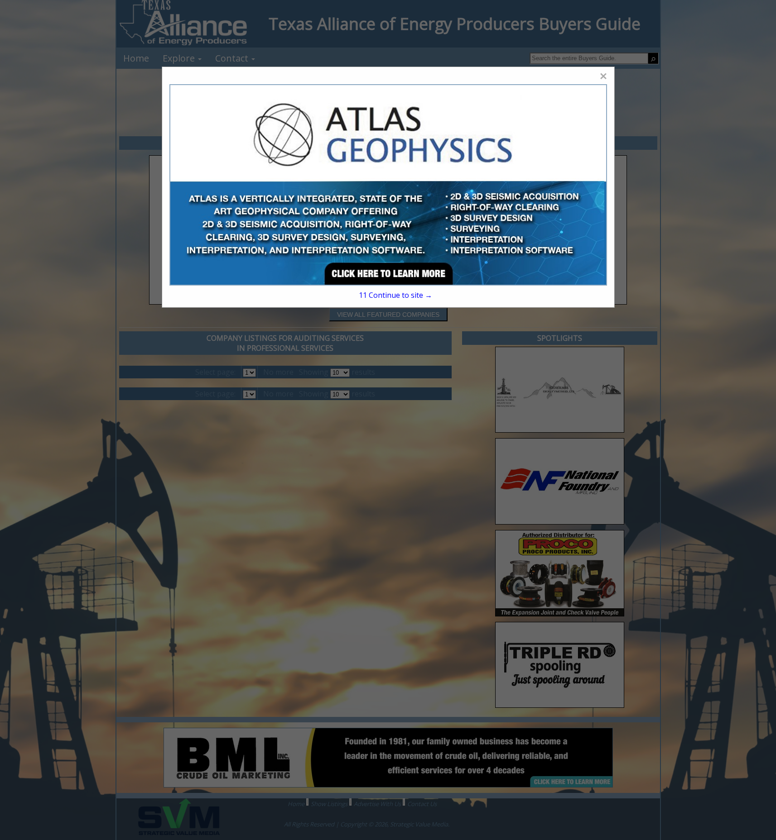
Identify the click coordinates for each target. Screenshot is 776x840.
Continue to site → (395, 295)
